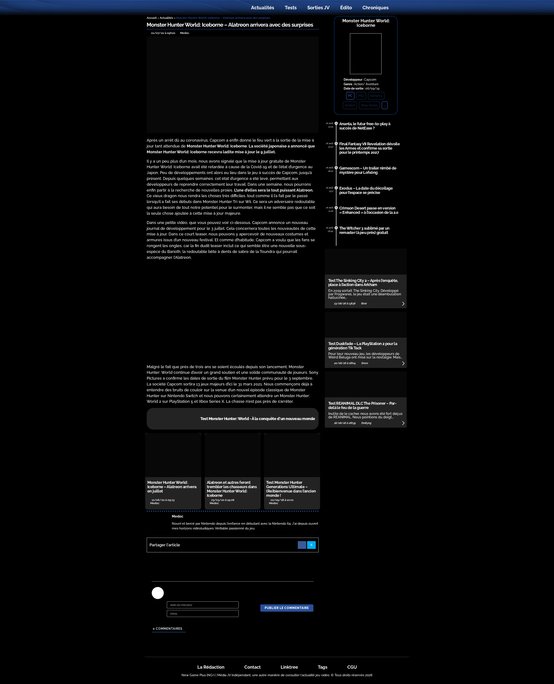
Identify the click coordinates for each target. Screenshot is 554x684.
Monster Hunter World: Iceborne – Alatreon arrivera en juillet (171, 486)
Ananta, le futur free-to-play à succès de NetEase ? (364, 125)
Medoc (177, 516)
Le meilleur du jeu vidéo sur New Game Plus (170, 7)
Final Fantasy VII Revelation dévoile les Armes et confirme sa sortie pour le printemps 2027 (369, 148)
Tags (322, 667)
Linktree (289, 667)
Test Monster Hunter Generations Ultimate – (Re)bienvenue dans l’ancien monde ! (291, 488)
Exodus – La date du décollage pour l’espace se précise (366, 190)
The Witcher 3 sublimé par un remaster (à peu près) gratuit (364, 230)
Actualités (262, 7)
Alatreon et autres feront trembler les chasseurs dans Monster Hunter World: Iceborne (232, 488)
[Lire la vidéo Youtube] (233, 312)
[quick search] (398, 7)
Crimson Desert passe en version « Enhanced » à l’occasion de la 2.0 (368, 210)
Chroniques (375, 7)
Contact (252, 667)
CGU (352, 667)
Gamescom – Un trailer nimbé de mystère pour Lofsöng (367, 170)
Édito (346, 7)
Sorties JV (318, 7)
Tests (291, 7)
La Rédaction (210, 667)
